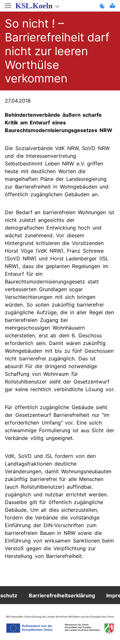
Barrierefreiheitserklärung (62, 595)
